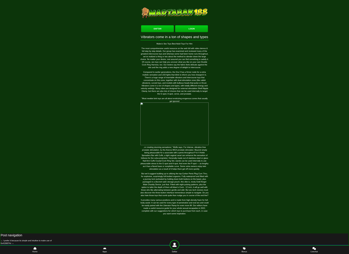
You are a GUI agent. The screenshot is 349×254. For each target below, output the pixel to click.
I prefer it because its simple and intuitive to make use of (26, 240)
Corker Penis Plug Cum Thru (194, 173)
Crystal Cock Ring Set (165, 161)
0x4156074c (7, 243)
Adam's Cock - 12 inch (182, 187)
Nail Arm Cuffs (149, 161)
